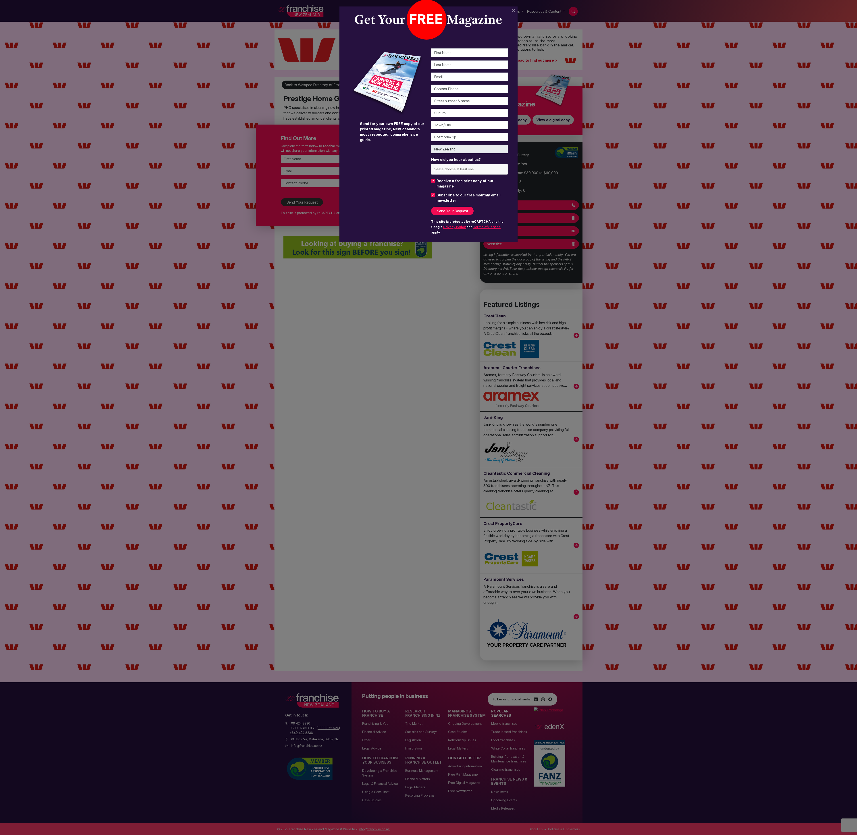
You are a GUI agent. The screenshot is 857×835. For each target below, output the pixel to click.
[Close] (513, 10)
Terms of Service (487, 227)
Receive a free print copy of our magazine (465, 183)
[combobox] (469, 169)
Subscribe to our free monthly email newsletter (468, 198)
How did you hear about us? (456, 159)
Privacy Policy (454, 227)
